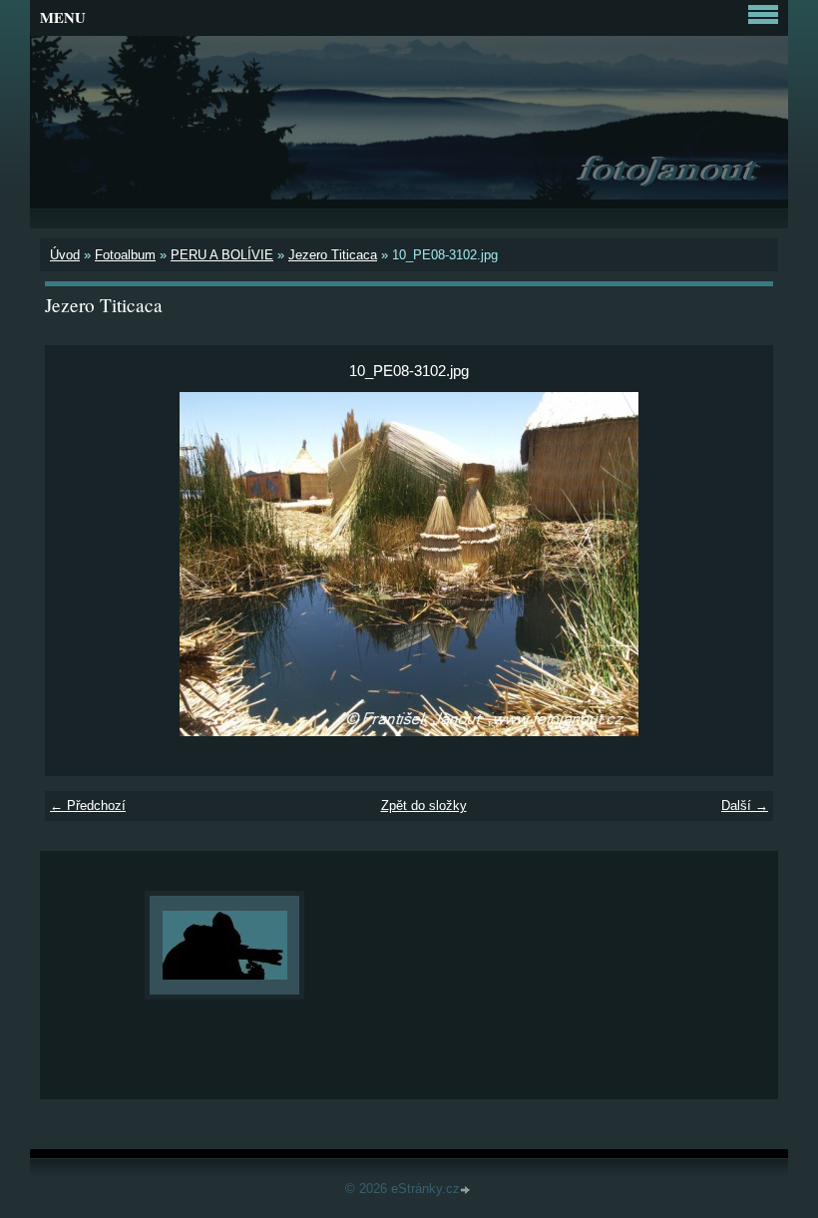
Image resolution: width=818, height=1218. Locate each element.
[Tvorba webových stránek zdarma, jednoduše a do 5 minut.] (467, 1190)
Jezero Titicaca (332, 254)
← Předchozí (88, 805)
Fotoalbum (125, 254)
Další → (744, 805)
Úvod (65, 254)
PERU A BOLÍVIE (222, 254)
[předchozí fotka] (77, 564)
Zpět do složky (424, 805)
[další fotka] (740, 564)
